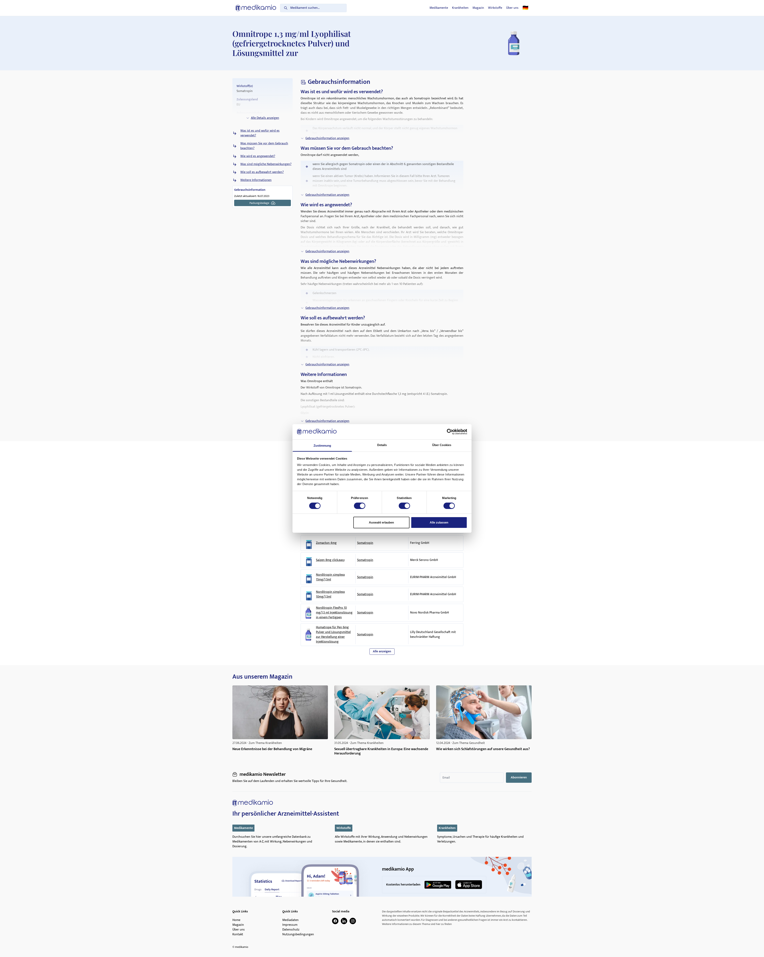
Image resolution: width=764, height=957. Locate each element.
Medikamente (439, 8)
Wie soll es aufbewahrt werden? (262, 172)
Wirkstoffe (495, 8)
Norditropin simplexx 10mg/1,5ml (330, 594)
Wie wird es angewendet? (257, 156)
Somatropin (365, 543)
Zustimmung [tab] (322, 445)
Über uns (512, 8)
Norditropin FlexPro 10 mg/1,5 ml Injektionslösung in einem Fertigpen (334, 613)
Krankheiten (460, 8)
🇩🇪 (525, 8)
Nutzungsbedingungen (298, 934)
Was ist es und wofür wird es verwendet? (260, 133)
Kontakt (237, 934)
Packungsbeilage (259, 203)
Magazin (478, 8)
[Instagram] (353, 921)
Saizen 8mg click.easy (330, 560)
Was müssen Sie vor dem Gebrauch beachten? (264, 146)
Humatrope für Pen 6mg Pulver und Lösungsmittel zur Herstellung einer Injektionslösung (333, 634)
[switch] (359, 506)
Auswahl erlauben (381, 522)
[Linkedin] (344, 921)
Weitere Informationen (256, 180)
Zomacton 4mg (326, 543)
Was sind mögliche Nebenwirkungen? (265, 164)
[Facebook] (335, 921)
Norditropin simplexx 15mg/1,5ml (330, 577)
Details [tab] (382, 445)
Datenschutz (290, 929)
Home (236, 920)
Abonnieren (519, 777)
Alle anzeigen (382, 651)
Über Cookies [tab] (441, 445)
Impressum (289, 925)
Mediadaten (290, 920)
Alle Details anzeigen (265, 118)
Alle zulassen (439, 522)
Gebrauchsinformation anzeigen (327, 138)
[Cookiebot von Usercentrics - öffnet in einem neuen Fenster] (449, 432)
